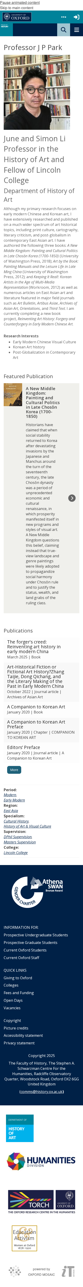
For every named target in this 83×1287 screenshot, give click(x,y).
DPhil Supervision (18, 836)
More (14, 770)
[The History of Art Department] (20, 1128)
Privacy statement (19, 1043)
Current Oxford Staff (21, 957)
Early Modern (14, 800)
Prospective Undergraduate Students (36, 935)
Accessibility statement (23, 1035)
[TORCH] (41, 1201)
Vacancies (12, 1007)
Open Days (13, 1000)
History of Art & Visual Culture (27, 826)
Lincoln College (16, 852)
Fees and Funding (19, 992)
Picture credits (16, 1028)
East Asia (11, 810)
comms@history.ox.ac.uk (41, 1091)
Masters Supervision (20, 842)
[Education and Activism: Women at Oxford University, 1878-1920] (24, 1238)
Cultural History (16, 821)
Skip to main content (16, 7)
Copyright (12, 1020)
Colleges (11, 985)
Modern (10, 794)
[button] (63, 17)
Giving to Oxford (18, 977)
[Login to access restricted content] (76, 17)
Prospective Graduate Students (30, 942)
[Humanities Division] (41, 1162)
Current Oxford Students (25, 950)
